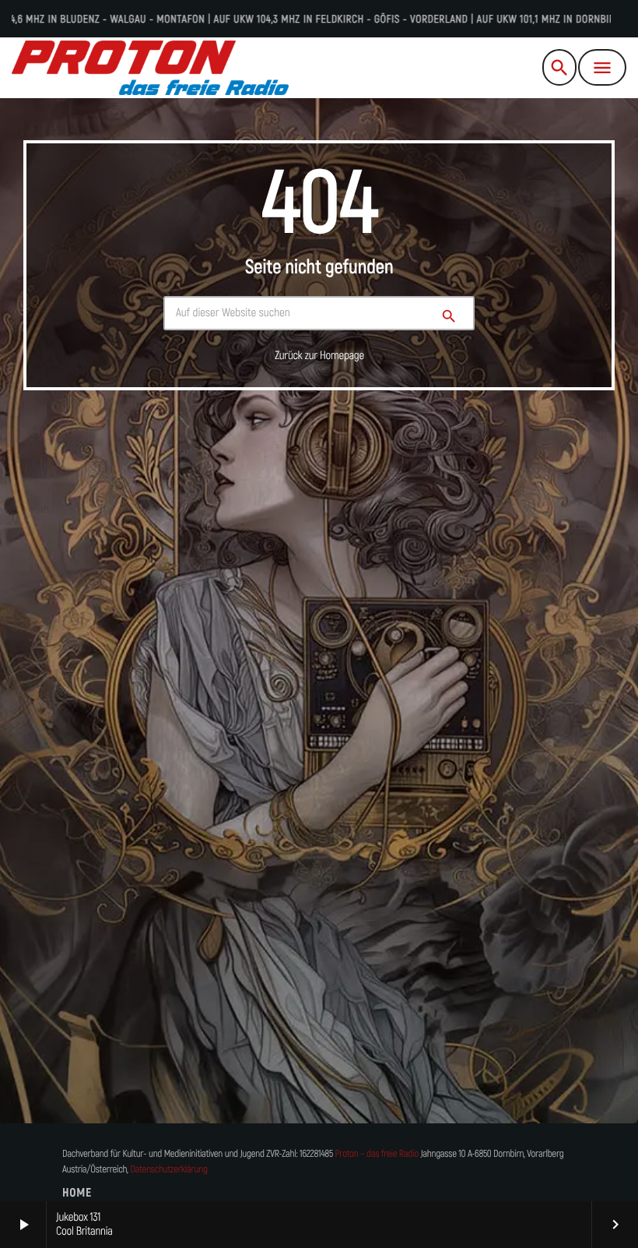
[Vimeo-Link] (150, 68)
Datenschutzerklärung (168, 1170)
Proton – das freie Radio (376, 1154)
